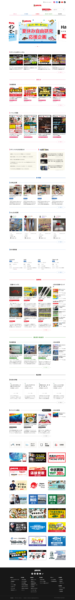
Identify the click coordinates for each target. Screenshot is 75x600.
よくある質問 (53, 579)
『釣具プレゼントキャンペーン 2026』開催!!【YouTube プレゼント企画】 (44, 69)
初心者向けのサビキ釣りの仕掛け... (62, 351)
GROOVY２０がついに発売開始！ (62, 413)
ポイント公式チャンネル (15, 579)
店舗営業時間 (33, 583)
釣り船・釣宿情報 (25, 584)
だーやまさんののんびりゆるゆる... (62, 318)
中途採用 (61, 591)
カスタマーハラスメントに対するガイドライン (31, 597)
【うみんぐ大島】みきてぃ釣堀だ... (62, 307)
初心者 (31, 359)
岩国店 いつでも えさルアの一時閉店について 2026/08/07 (20, 154)
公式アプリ (13, 586)
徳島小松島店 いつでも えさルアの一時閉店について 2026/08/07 (21, 156)
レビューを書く (16, 393)
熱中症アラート (13, 590)
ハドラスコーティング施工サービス (62, 301)
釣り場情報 (24, 583)
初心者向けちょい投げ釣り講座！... (62, 357)
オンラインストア (48, 2)
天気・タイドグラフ (25, 586)
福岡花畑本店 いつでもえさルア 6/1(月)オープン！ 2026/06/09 (21, 166)
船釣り (49, 359)
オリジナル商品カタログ (44, 583)
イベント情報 (13, 584)
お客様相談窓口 (54, 581)
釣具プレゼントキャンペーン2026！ (62, 290)
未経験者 (17, 359)
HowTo (14, 359)
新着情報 (12, 581)
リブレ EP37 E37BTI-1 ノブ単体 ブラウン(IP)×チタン (15, 385)
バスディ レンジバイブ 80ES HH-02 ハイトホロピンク (58, 385)
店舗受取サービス (34, 584)
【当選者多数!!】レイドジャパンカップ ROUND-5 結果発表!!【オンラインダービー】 (58, 69)
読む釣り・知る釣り (25, 588)
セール (12, 583)
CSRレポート (62, 583)
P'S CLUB (13, 588)
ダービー (23, 590)
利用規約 (12, 597)
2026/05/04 (11, 359)
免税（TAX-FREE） (34, 588)
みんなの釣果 (24, 581)
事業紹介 (61, 581)
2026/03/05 (40, 359)
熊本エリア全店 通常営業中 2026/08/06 (17, 159)
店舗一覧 (32, 581)
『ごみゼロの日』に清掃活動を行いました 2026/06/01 (19, 168)
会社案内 (61, 579)
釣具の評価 (42, 579)
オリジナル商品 (43, 581)
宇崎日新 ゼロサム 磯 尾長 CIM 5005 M (44, 385)
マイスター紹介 (33, 590)
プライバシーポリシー (18, 597)
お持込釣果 (24, 579)
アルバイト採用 (62, 587)
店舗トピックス (33, 579)
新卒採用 (61, 589)
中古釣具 (32, 586)
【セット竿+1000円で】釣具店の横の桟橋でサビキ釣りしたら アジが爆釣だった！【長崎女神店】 (16, 69)
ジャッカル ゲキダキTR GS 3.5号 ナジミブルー (30, 385)
